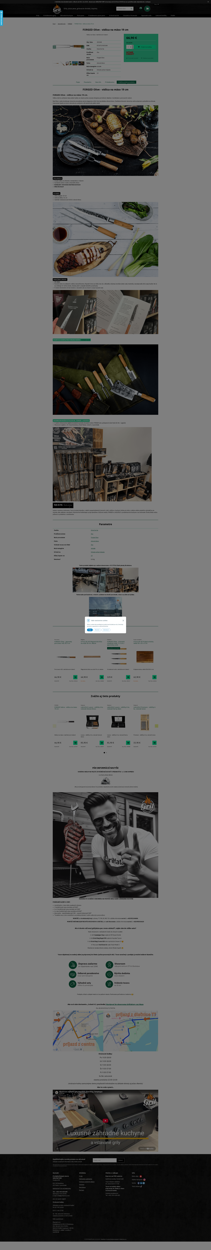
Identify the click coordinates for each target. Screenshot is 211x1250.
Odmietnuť (106, 630)
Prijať (90, 630)
